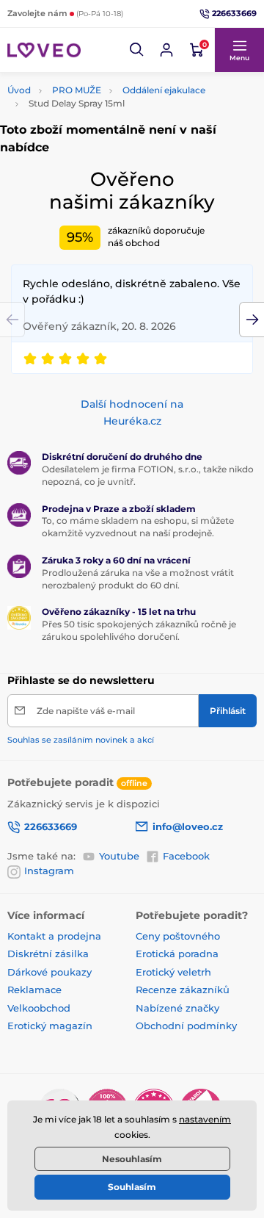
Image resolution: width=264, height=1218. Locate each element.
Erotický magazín (49, 1025)
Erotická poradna (177, 953)
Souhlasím (132, 1186)
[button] (137, 50)
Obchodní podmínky (186, 1025)
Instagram (49, 870)
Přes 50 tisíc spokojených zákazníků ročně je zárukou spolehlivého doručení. (139, 630)
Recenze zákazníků (183, 989)
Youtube (119, 856)
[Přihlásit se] (166, 50)
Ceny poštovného (178, 936)
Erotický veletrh (173, 972)
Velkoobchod (38, 1008)
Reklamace (34, 989)
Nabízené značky (177, 1008)
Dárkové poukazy (49, 972)
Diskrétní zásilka (48, 953)
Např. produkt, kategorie (101, 84)
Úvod (19, 90)
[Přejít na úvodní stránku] (44, 50)
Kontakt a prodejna (54, 936)
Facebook (186, 856)
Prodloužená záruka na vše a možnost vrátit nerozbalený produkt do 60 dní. (138, 579)
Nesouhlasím (132, 1158)
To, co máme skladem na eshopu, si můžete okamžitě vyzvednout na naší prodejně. (138, 526)
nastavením (205, 1119)
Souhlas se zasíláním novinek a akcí (80, 740)
